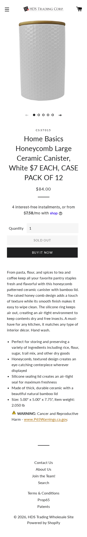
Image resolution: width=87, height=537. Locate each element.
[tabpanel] (43, 60)
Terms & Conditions (43, 493)
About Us (43, 469)
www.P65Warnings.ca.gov (45, 419)
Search (43, 482)
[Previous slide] (27, 115)
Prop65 (44, 499)
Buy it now (42, 252)
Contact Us (43, 462)
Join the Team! (43, 476)
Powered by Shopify (43, 522)
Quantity (16, 228)
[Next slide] (60, 115)
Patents (43, 506)
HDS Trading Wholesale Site (51, 517)
